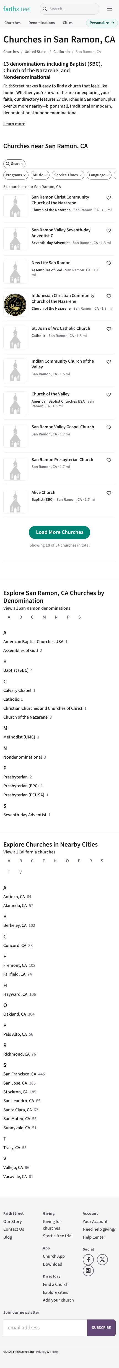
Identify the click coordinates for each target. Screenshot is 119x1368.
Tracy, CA (11, 1147)
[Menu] (110, 9)
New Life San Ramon (59, 272)
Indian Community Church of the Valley (59, 370)
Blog (7, 1237)
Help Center (94, 1237)
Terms (54, 1352)
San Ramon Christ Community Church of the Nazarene (59, 206)
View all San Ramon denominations (36, 608)
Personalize (102, 23)
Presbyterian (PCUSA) (23, 795)
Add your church (58, 1300)
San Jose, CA (15, 1083)
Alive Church (59, 501)
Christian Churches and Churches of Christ (42, 708)
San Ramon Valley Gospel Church (59, 436)
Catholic (11, 699)
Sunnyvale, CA (16, 1128)
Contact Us (13, 1229)
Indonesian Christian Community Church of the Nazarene (59, 304)
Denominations (42, 23)
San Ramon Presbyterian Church (59, 469)
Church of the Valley (59, 403)
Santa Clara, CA (17, 1110)
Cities (68, 23)
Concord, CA (14, 945)
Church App (54, 1256)
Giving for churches (52, 1224)
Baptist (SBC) (16, 670)
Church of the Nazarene (25, 717)
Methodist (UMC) (19, 737)
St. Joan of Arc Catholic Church (59, 337)
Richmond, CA (16, 1054)
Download (52, 1264)
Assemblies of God (20, 650)
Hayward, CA (15, 994)
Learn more (14, 124)
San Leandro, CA (18, 1100)
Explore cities (55, 1292)
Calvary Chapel (17, 690)
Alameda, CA (15, 905)
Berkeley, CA (15, 925)
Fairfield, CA (14, 974)
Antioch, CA (14, 896)
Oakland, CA (14, 1014)
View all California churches (29, 852)
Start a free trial (58, 1236)
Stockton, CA (15, 1092)
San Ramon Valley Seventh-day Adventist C (59, 239)
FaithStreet (17, 8)
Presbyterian (15, 777)
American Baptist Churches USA (33, 641)
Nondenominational (22, 757)
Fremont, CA (15, 965)
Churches (12, 23)
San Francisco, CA (19, 1074)
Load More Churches (59, 532)
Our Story (12, 1221)
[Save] (109, 197)
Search (17, 164)
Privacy (41, 1352)
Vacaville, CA (15, 1176)
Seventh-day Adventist (24, 815)
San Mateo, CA (16, 1118)
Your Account (95, 1221)
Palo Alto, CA (15, 1034)
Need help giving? (99, 1229)
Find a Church (56, 1284)
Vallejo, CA (13, 1167)
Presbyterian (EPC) (21, 786)
